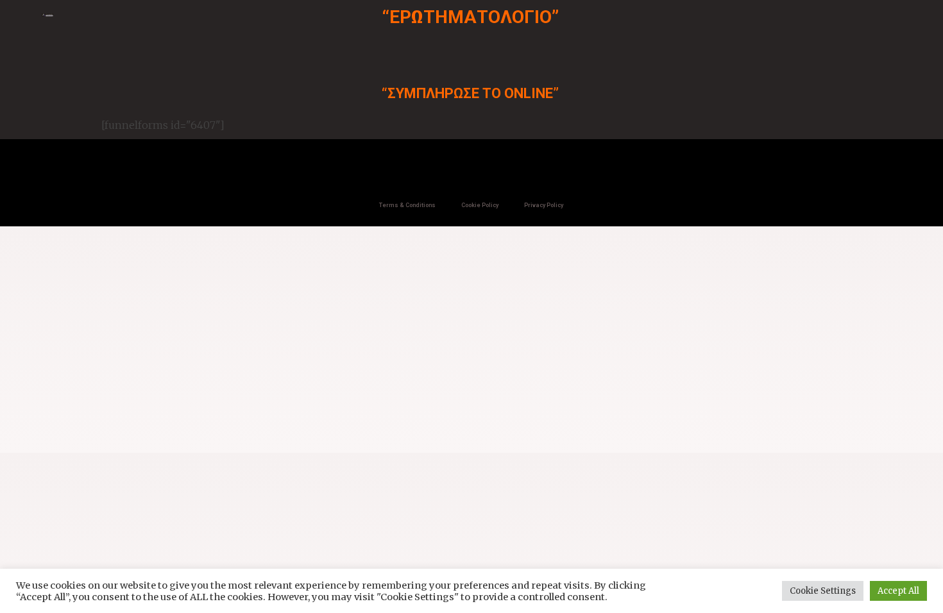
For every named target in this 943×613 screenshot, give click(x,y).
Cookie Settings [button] (823, 590)
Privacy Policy (543, 205)
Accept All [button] (898, 590)
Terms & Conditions (407, 205)
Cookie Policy (479, 205)
